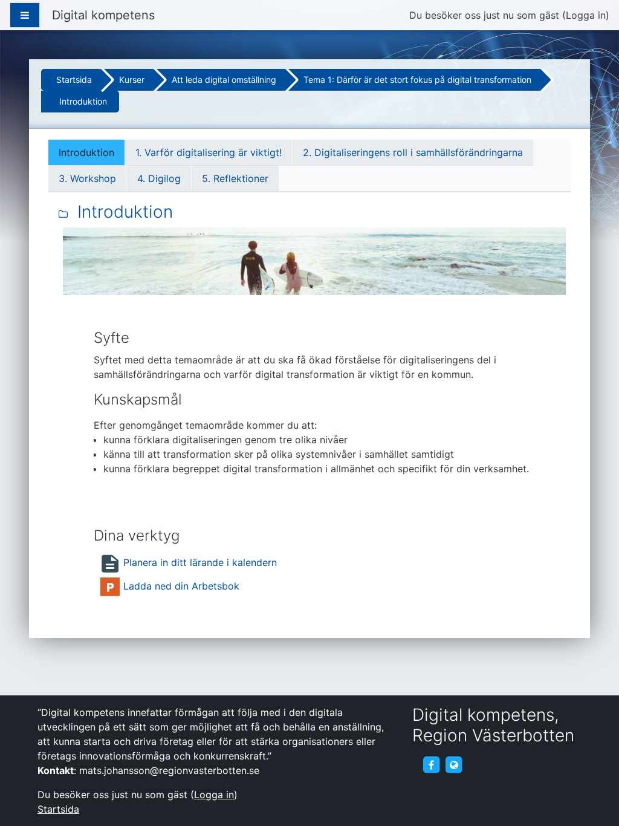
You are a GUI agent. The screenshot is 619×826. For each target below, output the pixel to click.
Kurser (131, 79)
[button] (591, 799)
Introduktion (83, 101)
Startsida (74, 79)
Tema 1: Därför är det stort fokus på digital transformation (417, 79)
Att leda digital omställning (224, 79)
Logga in (586, 15)
